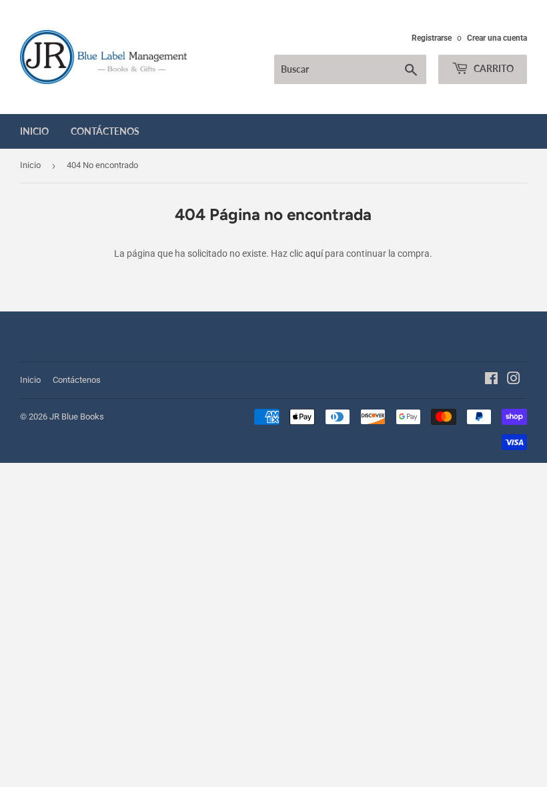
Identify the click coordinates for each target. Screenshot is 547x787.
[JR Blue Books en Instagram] (513, 380)
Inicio (34, 131)
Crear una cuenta (497, 38)
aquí (314, 253)
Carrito (493, 68)
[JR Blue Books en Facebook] (491, 380)
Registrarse (432, 38)
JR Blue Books (76, 417)
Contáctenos (105, 131)
